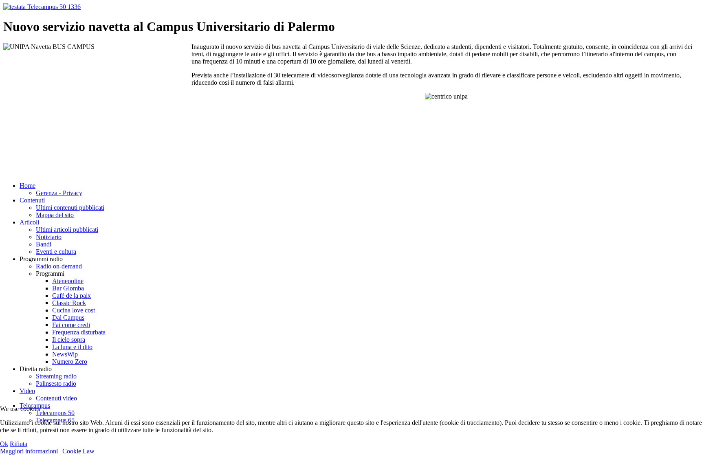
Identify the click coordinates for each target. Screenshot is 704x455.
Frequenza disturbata (79, 332)
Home (27, 185)
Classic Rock (69, 302)
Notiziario (49, 236)
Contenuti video (56, 398)
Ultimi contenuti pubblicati (70, 207)
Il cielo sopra (68, 339)
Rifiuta (18, 443)
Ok (4, 443)
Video (27, 390)
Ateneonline (68, 280)
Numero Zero (69, 361)
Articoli (29, 222)
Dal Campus (68, 317)
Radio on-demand (59, 266)
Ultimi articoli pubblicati (67, 229)
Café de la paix (71, 295)
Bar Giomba (68, 288)
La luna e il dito (72, 346)
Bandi (43, 244)
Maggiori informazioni (29, 451)
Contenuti (32, 200)
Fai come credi (71, 324)
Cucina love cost (73, 310)
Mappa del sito (55, 214)
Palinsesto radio (56, 383)
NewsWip (65, 354)
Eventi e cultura (56, 251)
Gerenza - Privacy (59, 192)
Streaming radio (56, 376)
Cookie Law (78, 451)
